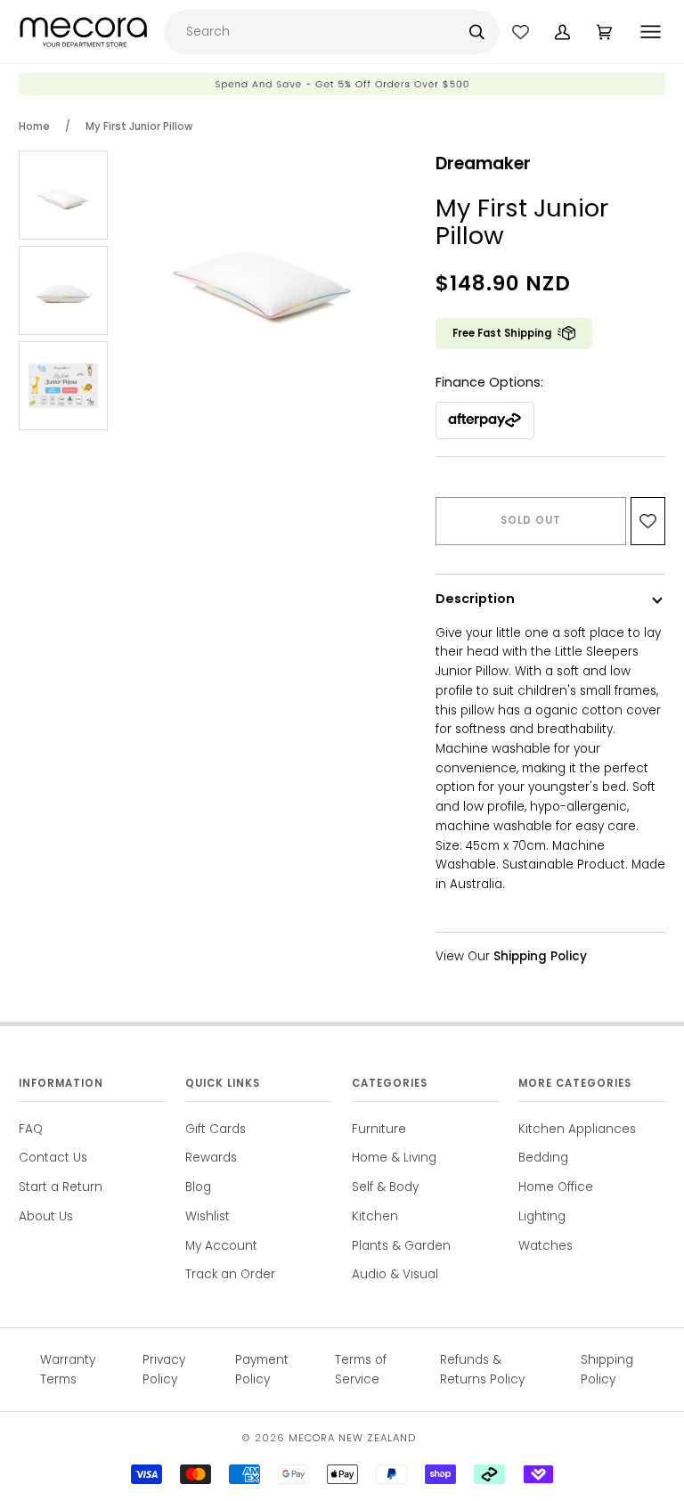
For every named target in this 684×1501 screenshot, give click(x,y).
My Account (221, 1245)
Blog (198, 1187)
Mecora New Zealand (352, 1438)
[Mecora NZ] (83, 31)
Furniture (379, 1129)
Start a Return (60, 1187)
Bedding (543, 1157)
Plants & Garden (401, 1245)
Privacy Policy (163, 1369)
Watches (545, 1245)
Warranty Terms (67, 1369)
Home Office (555, 1187)
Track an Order (230, 1274)
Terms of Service (361, 1369)
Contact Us (53, 1157)
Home (34, 126)
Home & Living (394, 1157)
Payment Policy (262, 1369)
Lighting (542, 1216)
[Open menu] (652, 31)
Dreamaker (483, 163)
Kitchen (375, 1216)
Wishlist (207, 1216)
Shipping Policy (607, 1369)
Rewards (211, 1157)
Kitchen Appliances (577, 1129)
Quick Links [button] (222, 1083)
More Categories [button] (574, 1083)
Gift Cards (215, 1129)
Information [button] (61, 1083)
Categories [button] (390, 1083)
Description (475, 599)
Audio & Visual (395, 1274)
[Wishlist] (521, 32)
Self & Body (385, 1187)
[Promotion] (342, 91)
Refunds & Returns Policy (482, 1369)
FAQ (31, 1129)
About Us (46, 1216)
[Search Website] (477, 32)
